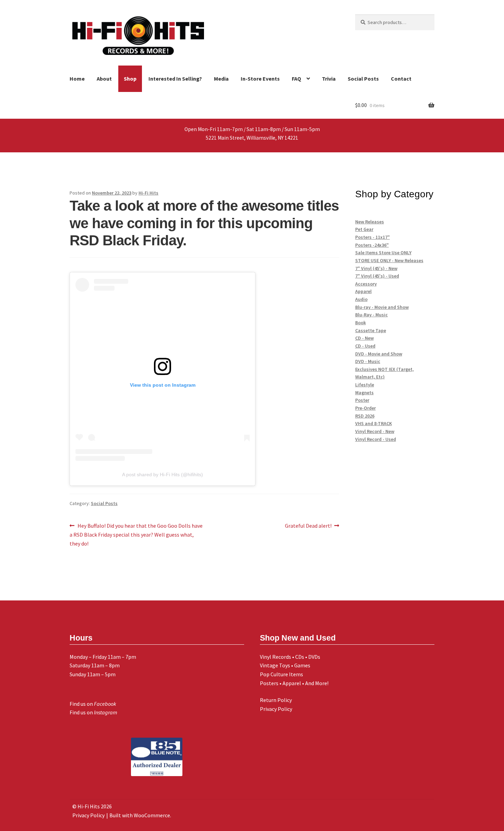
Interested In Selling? (175, 78)
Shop (130, 78)
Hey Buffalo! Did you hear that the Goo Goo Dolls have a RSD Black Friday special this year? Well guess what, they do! (136, 534)
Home (77, 78)
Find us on (93, 703)
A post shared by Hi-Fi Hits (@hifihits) (162, 474)
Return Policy (276, 700)
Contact (401, 78)
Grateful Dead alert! (308, 526)
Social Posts (363, 78)
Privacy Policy (276, 708)
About (104, 78)
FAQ (296, 78)
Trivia (329, 78)
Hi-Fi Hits (148, 193)
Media (221, 78)
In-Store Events (260, 78)
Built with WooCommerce (139, 815)
